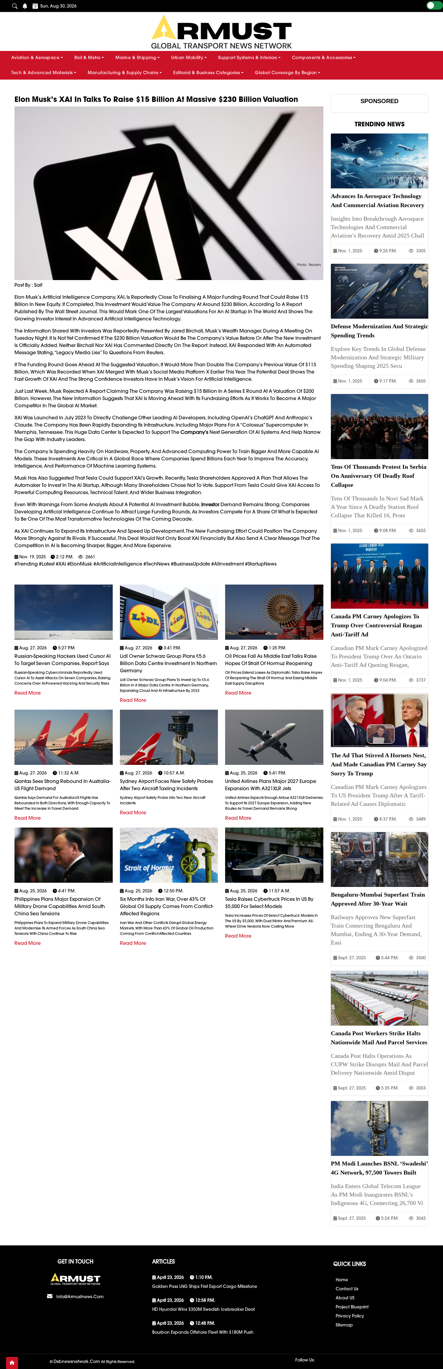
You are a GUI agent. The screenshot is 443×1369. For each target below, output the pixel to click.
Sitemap (344, 1325)
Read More (27, 693)
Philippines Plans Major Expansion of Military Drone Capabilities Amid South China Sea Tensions (59, 906)
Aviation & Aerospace (35, 57)
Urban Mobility (187, 57)
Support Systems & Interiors (247, 57)
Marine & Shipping (135, 57)
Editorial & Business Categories (206, 72)
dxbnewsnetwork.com (77, 1361)
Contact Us (347, 1289)
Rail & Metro (87, 57)
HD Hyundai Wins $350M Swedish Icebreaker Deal (203, 1309)
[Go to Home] (12, 1363)
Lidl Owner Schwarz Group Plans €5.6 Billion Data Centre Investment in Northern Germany (168, 663)
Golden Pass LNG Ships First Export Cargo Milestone (204, 1286)
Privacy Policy (350, 1316)
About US (345, 1298)
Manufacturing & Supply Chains (123, 72)
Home (342, 1279)
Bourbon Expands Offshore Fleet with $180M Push (202, 1332)
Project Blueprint (352, 1307)
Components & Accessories (322, 57)
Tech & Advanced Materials (42, 72)
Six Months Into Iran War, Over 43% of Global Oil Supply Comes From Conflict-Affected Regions (166, 906)
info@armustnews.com (80, 1296)
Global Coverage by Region (286, 72)
